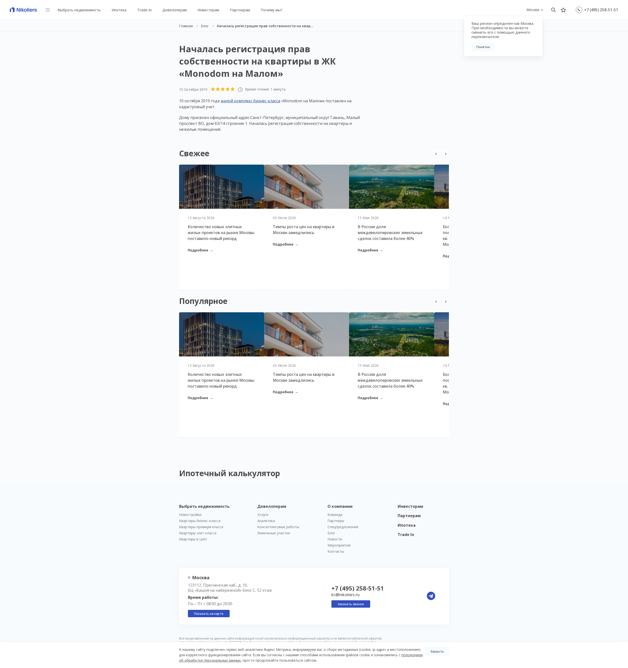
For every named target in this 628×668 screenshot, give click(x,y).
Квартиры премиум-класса (201, 526)
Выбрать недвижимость (79, 9)
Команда (334, 514)
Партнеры (335, 520)
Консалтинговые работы (278, 526)
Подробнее (200, 250)
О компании (340, 506)
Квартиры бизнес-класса (199, 520)
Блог (331, 533)
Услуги (262, 514)
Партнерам (240, 9)
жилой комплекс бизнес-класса (250, 101)
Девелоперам (174, 9)
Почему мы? (271, 9)
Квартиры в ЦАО (193, 539)
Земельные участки (273, 533)
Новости (334, 539)
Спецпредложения (342, 526)
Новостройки (190, 514)
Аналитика (266, 520)
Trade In (406, 534)
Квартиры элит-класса (197, 533)
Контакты (335, 551)
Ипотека (119, 9)
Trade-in (144, 9)
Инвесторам (208, 9)
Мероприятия (339, 545)
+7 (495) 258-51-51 (601, 10)
